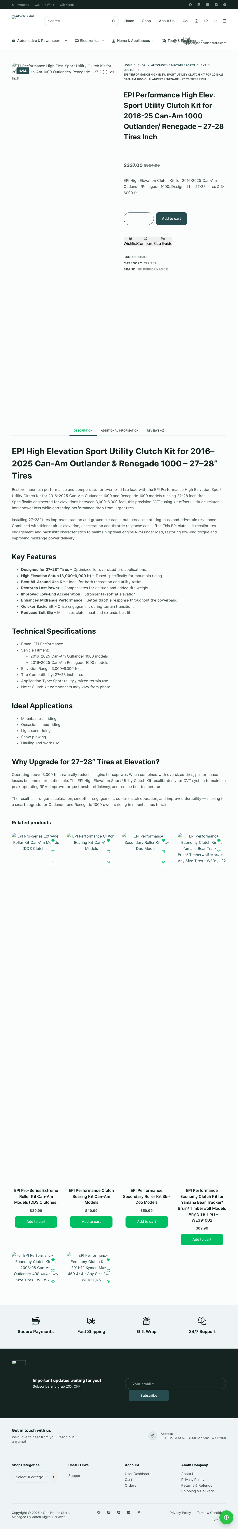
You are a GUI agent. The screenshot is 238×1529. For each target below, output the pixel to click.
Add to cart (171, 218)
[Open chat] (226, 1517)
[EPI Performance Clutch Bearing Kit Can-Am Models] (91, 1007)
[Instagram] (207, 4)
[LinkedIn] (128, 1512)
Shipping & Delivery (197, 1491)
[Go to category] (54, 1477)
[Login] (196, 21)
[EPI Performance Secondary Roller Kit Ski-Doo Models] (146, 1007)
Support (75, 1475)
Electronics (89, 40)
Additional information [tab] (120, 430)
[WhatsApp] (224, 4)
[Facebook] (190, 4)
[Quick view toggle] (53, 862)
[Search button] (114, 21)
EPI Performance (152, 269)
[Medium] (138, 1512)
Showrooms (20, 5)
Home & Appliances (133, 40)
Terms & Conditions (211, 1513)
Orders (130, 1485)
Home (129, 21)
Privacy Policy (192, 1479)
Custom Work (44, 5)
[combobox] (76, 21)
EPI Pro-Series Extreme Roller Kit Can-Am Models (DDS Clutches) (36, 1196)
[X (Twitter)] (199, 4)
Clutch (151, 263)
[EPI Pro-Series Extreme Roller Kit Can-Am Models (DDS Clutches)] (36, 1007)
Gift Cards (67, 5)
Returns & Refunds (196, 1485)
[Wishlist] (206, 21)
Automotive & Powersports (40, 40)
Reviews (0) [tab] (155, 430)
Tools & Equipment (183, 40)
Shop (146, 21)
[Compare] (215, 21)
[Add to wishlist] (53, 840)
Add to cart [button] (36, 1221)
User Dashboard (138, 1474)
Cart (128, 1479)
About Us (167, 21)
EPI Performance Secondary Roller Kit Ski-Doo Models (146, 1196)
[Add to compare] (53, 851)
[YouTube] (216, 4)
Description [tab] (83, 430)
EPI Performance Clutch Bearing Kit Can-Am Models (91, 1196)
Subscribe (148, 1395)
